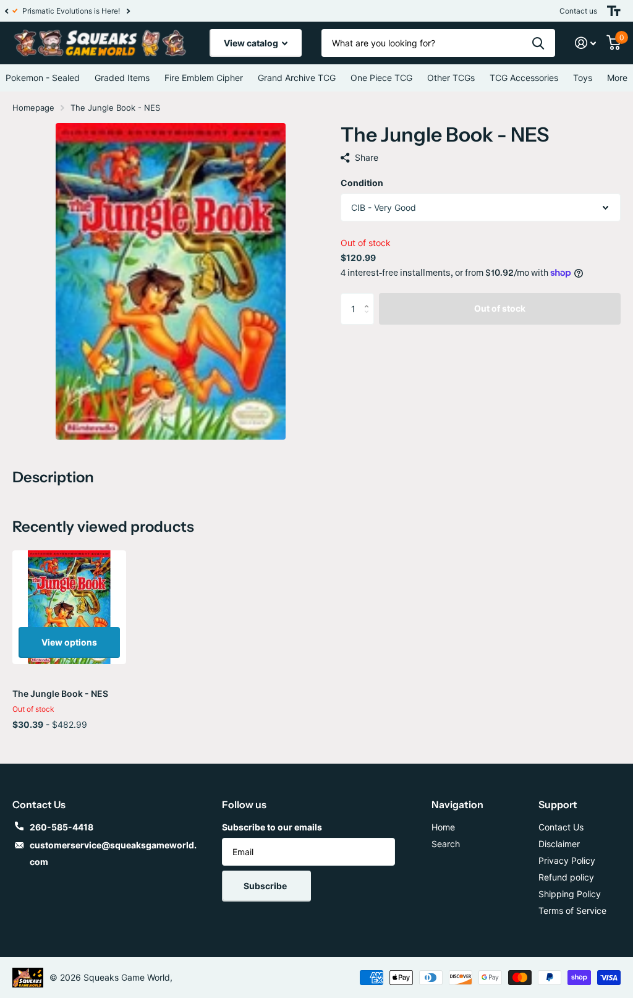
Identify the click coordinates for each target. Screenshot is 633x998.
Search (445, 843)
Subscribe (266, 886)
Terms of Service (572, 910)
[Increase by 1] (369, 298)
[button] (6, 11)
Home (443, 827)
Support (557, 804)
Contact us (578, 10)
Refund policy (566, 877)
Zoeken (538, 43)
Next (135, 11)
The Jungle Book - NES (60, 693)
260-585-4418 (61, 827)
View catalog (252, 43)
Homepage (33, 108)
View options (69, 642)
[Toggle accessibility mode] (614, 11)
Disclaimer (559, 843)
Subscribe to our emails (272, 827)
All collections (122, 78)
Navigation (457, 804)
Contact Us (561, 827)
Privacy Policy (566, 860)
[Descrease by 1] (369, 319)
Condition (362, 182)
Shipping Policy (569, 894)
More (617, 77)
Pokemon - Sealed (43, 77)
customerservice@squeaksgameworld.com (113, 853)
